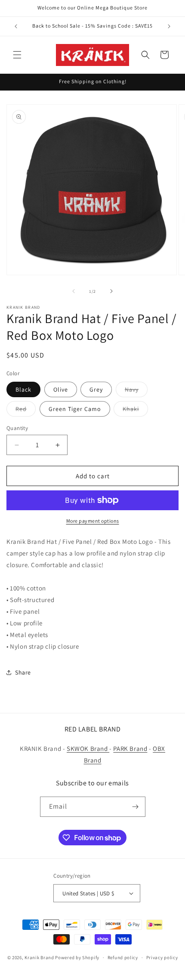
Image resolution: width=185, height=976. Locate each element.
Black (23, 389)
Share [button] (23, 672)
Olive (60, 389)
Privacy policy (162, 957)
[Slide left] (73, 291)
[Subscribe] (135, 807)
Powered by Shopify (77, 957)
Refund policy (123, 957)
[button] (17, 54)
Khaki (135, 411)
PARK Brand (130, 748)
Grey (96, 389)
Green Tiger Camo (75, 409)
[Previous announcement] (15, 26)
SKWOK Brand (88, 748)
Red (25, 411)
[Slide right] (111, 291)
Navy (136, 391)
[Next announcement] (169, 26)
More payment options (92, 521)
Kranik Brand (39, 957)
